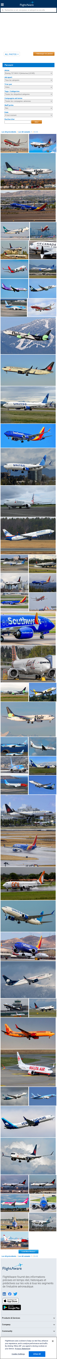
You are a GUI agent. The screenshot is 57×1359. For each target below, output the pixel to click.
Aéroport (8, 77)
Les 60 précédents (9, 132)
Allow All (37, 1354)
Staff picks (9, 105)
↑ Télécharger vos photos (44, 53)
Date (6, 112)
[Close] (53, 1341)
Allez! (37, 122)
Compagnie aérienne (13, 98)
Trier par (8, 84)
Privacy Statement (22, 1349)
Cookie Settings (18, 1354)
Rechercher (10, 119)
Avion (7, 70)
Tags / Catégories (12, 91)
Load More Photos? (28, 1251)
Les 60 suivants (24, 132)
